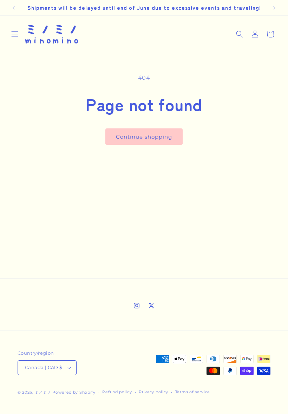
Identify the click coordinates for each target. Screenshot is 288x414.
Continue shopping (144, 136)
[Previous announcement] (13, 7)
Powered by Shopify (74, 392)
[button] (14, 34)
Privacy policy (153, 391)
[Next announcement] (274, 7)
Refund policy (117, 391)
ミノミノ (43, 392)
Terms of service (192, 391)
